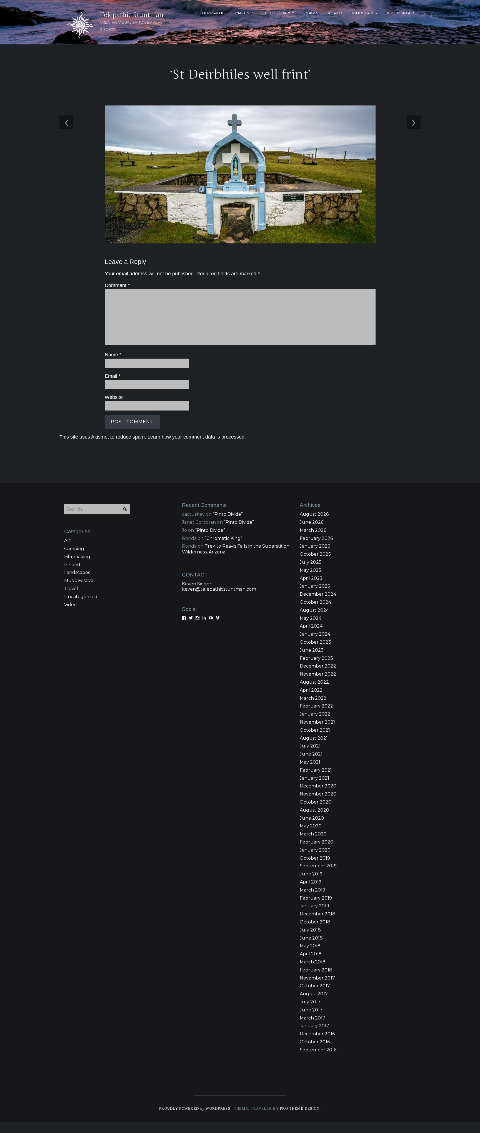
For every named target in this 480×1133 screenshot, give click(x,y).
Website (114, 397)
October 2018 (315, 922)
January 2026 (315, 546)
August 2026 (314, 514)
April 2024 (311, 626)
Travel (71, 588)
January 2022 (315, 714)
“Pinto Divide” (228, 514)
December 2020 (318, 786)
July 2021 (310, 746)
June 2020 (312, 818)
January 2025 (315, 586)
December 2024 (318, 594)
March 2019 (312, 890)
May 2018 (310, 945)
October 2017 (315, 985)
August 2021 (314, 738)
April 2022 (311, 690)
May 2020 (311, 826)
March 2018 (313, 962)
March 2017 (312, 1018)
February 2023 (316, 658)
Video (70, 604)
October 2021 (315, 730)
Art (67, 540)
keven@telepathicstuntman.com (219, 589)
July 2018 (310, 930)
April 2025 (311, 578)
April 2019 (310, 882)
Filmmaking (77, 556)
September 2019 (318, 865)
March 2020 (313, 834)
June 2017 (311, 1010)
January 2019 (314, 905)
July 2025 (310, 562)
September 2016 (318, 1050)
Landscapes (77, 572)
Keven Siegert (197, 583)
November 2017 (317, 978)
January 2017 (314, 1025)
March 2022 (313, 698)
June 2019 (311, 874)
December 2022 (318, 666)
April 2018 (311, 953)
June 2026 (311, 522)
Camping (74, 548)
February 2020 (316, 842)
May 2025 (310, 570)
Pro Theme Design (299, 1109)
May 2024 (310, 618)
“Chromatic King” (223, 538)
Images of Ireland (323, 13)
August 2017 (314, 993)
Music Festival (79, 580)
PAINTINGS (245, 13)
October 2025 (315, 554)
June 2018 (311, 938)
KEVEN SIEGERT (401, 13)
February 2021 (316, 770)
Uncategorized (81, 596)
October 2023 (315, 642)
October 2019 (315, 858)
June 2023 (312, 650)
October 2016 (315, 1041)
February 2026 (316, 538)
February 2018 (316, 970)
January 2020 (315, 850)
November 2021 (317, 722)
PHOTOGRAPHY (279, 13)
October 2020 (315, 802)
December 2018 (317, 914)
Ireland (72, 564)
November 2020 (318, 794)
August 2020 (314, 810)
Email (113, 376)
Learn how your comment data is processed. (197, 437)
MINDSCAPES (364, 13)
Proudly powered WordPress (194, 1109)
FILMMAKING (213, 13)
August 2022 (314, 682)
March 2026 (313, 530)
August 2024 (314, 610)
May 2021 (310, 762)
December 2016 (317, 1033)
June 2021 (311, 754)
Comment (117, 285)
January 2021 (314, 778)
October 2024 (315, 602)
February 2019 (316, 898)
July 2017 (310, 1001)
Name (113, 354)
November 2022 (318, 674)
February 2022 (316, 706)
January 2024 (315, 634)
